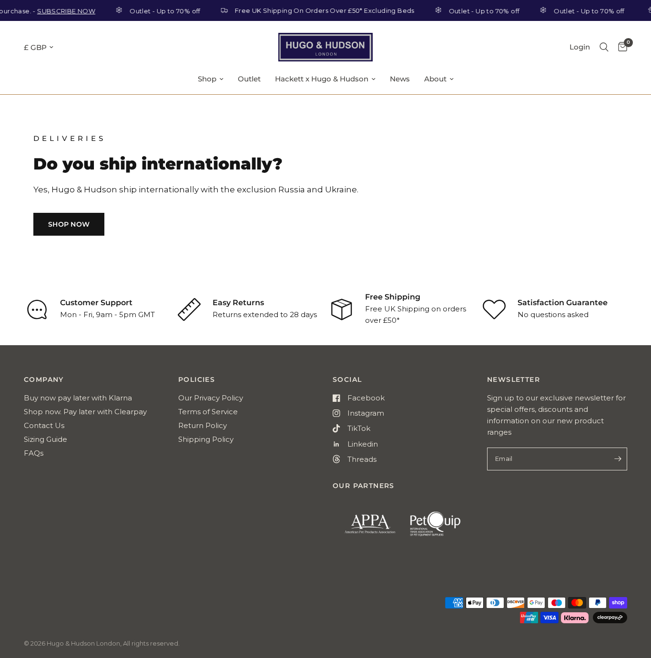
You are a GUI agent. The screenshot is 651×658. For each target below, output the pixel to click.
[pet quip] (441, 527)
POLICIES (196, 379)
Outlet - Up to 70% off (157, 10)
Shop (207, 78)
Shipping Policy (206, 439)
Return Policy (202, 425)
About (435, 78)
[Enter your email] (617, 459)
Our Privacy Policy (210, 397)
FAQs (33, 453)
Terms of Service (208, 411)
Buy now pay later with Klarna (78, 397)
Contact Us (44, 425)
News (400, 78)
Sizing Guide (45, 439)
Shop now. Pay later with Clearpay (85, 411)
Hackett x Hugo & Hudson (321, 78)
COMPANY (44, 379)
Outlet (249, 78)
